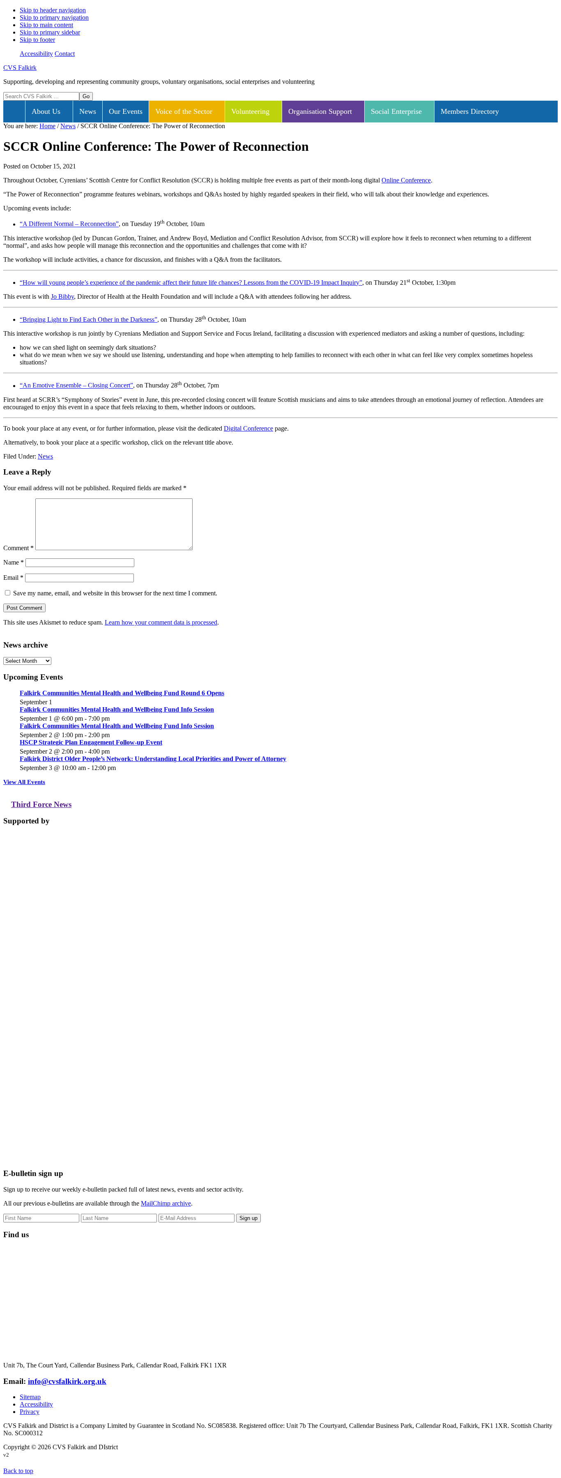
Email (13, 577)
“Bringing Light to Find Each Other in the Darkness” (88, 319)
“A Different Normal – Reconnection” (69, 224)
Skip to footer (37, 39)
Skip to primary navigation (54, 17)
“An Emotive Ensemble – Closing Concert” (76, 385)
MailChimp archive (166, 1203)
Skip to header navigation (53, 10)
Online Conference (406, 180)
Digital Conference (248, 428)
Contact (65, 53)
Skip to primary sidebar (50, 32)
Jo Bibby (62, 296)
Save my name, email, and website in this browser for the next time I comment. (115, 593)
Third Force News (41, 804)
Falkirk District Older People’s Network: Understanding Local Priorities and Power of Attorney (153, 758)
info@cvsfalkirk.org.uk (67, 1381)
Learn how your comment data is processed (161, 622)
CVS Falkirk (20, 67)
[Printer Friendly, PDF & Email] (518, 458)
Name (13, 562)
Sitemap (30, 1396)
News (45, 456)
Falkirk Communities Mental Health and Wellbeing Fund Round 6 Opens (122, 692)
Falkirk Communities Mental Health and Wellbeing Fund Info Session (117, 709)
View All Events (24, 782)
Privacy (29, 1411)
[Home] (14, 111)
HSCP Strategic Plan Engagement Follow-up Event (91, 742)
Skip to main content (46, 24)
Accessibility (36, 53)
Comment (18, 547)
